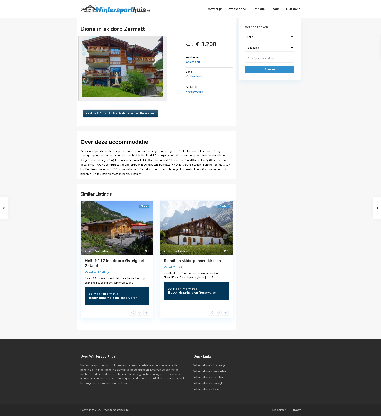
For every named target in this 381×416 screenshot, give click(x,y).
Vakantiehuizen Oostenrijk (209, 365)
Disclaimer (279, 410)
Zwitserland (237, 9)
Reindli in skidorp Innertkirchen (192, 260)
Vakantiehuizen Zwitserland (210, 371)
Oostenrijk (214, 9)
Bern (90, 251)
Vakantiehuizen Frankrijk (208, 383)
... (132, 283)
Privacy (296, 410)
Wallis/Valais (194, 92)
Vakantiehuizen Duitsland (208, 377)
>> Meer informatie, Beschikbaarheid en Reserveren (120, 113)
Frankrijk (259, 9)
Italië (276, 9)
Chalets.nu (193, 62)
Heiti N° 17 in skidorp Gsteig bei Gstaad (114, 263)
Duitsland (293, 9)
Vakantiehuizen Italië (206, 389)
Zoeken (269, 69)
